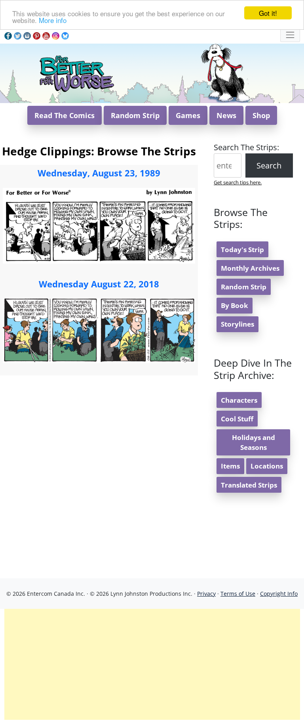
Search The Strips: (246, 147)
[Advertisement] (152, 664)
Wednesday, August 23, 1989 (99, 173)
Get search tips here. (238, 182)
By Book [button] (234, 305)
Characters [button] (239, 400)
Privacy (206, 593)
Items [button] (230, 466)
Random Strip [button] (135, 115)
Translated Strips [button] (249, 485)
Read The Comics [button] (64, 115)
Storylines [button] (237, 324)
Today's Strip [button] (242, 249)
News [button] (226, 115)
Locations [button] (267, 466)
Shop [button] (261, 115)
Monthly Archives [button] (250, 268)
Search (268, 165)
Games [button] (188, 115)
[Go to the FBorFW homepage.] (76, 72)
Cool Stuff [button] (237, 418)
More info (52, 20)
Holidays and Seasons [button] (253, 442)
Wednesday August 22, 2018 (99, 284)
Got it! (268, 13)
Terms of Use (237, 593)
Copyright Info (279, 593)
